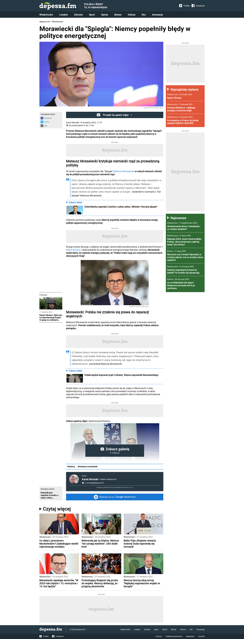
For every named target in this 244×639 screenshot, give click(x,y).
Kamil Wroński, (72, 122)
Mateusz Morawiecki (123, 171)
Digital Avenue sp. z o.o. (124, 487)
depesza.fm (44, 21)
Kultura (131, 14)
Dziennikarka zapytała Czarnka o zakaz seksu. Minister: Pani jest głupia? (120, 206)
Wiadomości (46, 14)
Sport (92, 14)
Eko (144, 14)
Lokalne (63, 14)
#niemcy (71, 466)
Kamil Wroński (90, 479)
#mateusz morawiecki (87, 466)
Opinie (104, 14)
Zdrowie (78, 14)
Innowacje (157, 14)
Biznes (117, 14)
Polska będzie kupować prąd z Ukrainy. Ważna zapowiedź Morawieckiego (121, 375)
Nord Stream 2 (74, 249)
